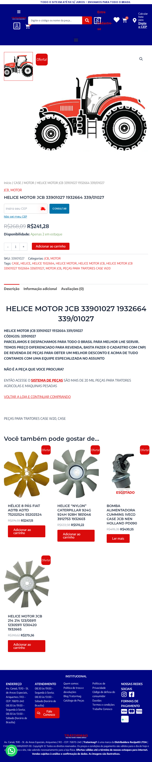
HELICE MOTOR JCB (91, 263)
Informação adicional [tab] (40, 288)
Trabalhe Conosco (102, 709)
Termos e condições (103, 704)
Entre (101, 12)
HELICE (25, 263)
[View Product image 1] (18, 66)
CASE (17, 183)
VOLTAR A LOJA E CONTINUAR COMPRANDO (37, 396)
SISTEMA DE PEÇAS (47, 380)
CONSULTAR (59, 208)
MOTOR (29, 183)
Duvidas (97, 700)
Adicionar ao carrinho (51, 246)
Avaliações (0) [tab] (72, 288)
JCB (6, 190)
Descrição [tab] (11, 288)
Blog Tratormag (72, 696)
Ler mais (118, 538)
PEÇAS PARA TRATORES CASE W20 (87, 268)
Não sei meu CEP (15, 217)
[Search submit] (87, 20)
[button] (18, 11)
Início (7, 183)
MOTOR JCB (53, 268)
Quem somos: (71, 683)
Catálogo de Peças (74, 700)
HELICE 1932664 (43, 263)
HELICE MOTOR (66, 263)
